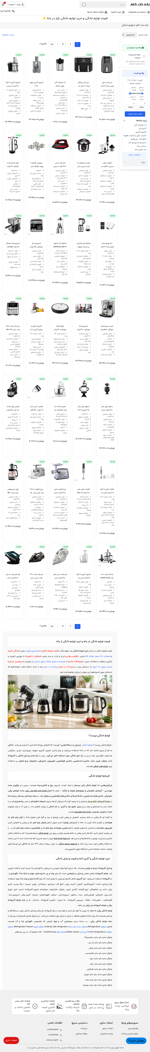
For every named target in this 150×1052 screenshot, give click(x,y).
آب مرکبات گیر (140, 125)
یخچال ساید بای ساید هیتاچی (99, 969)
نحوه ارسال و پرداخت (129, 1033)
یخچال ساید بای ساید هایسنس (98, 953)
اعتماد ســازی (108, 1028)
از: (144, 103)
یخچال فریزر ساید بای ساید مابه (98, 979)
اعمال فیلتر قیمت (135, 114)
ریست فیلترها (8, 34)
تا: (133, 103)
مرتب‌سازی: (143, 34)
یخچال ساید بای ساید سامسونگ (98, 937)
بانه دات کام (142, 25)
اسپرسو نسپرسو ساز (137, 142)
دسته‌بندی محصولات (137, 12)
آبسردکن (142, 128)
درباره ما (84, 1028)
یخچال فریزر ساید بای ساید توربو (98, 974)
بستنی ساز (141, 146)
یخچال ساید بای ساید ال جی (100, 942)
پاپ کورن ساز (140, 149)
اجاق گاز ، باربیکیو (138, 139)
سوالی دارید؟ (136, 1041)
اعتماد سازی (11, 1040)
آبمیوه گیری (140, 132)
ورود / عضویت (14, 4)
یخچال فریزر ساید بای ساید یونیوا (97, 985)
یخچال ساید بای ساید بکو (101, 964)
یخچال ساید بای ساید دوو (101, 958)
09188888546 (52, 1040)
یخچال (103, 926)
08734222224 (52, 1029)
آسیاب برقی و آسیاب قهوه (134, 135)
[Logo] (138, 5)
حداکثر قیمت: (133, 89)
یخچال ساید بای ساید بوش (100, 948)
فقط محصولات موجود (134, 56)
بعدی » (43, 44)
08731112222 (53, 1035)
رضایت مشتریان (106, 1033)
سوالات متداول (82, 1033)
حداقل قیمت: (141, 89)
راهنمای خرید (133, 1028)
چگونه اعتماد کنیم (95, 12)
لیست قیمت (116, 12)
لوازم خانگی (87, 745)
